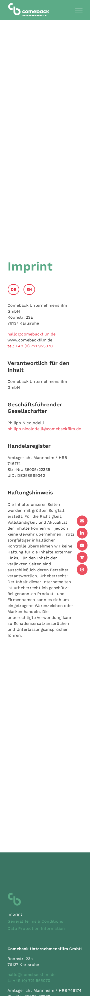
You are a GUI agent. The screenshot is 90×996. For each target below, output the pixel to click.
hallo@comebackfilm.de (32, 334)
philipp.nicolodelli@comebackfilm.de (44, 428)
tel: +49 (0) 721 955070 (30, 346)
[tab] (15, 289)
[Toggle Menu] (78, 10)
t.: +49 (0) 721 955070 (29, 980)
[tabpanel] (41, 472)
